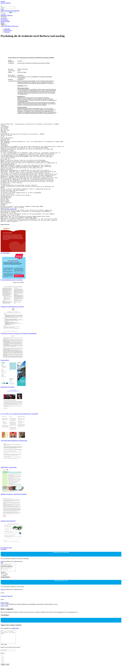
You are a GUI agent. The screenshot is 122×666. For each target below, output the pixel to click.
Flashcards (4, 15)
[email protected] (11, 209)
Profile (2, 23)
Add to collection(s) (6, 26)
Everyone (5, 574)
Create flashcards (14, 10)
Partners (7, 602)
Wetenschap (7, 29)
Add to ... (3, 24)
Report (2, 602)
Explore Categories (6, 3)
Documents (4, 596)
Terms (6, 605)
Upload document (5, 10)
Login (2, 9)
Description (6, 566)
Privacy (3, 605)
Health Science (8, 30)
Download (3, 549)
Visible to (3, 572)
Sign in (3, 561)
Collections (9, 15)
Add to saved (14, 26)
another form (15, 628)
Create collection (5, 577)
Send (7, 664)
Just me (5, 575)
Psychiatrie (7, 32)
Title (2, 563)
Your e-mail (4, 644)
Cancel (3, 664)
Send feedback (5, 615)
